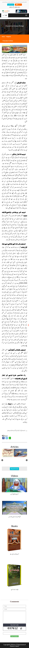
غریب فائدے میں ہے (14, 554)
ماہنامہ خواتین (10, 4)
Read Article (14, 469)
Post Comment (14, 636)
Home (3, 36)
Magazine (8, 36)
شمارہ (4, 15)
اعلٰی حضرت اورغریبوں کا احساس (15, 516)
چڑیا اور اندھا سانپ (14, 589)
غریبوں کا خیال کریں (14, 494)
